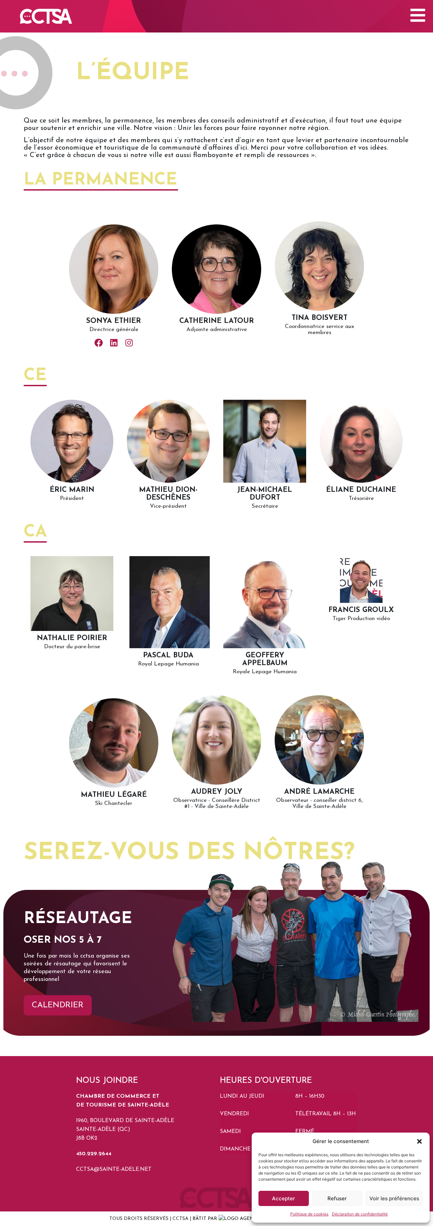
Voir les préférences (394, 1198)
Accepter (283, 1198)
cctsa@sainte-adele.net (114, 1169)
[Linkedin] (113, 343)
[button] (419, 1141)
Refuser (337, 1198)
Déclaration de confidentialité (360, 1214)
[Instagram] (129, 343)
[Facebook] (98, 343)
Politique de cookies (309, 1214)
